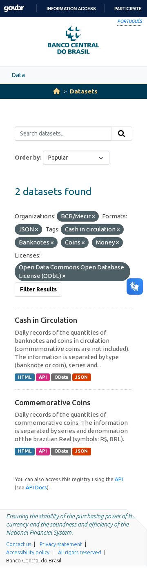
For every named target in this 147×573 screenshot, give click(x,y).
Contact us (18, 544)
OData (61, 377)
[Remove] (93, 216)
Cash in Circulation (46, 320)
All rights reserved (79, 552)
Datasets (84, 91)
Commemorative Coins (53, 402)
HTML (24, 377)
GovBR (14, 8)
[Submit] (121, 134)
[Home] (56, 91)
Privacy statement (61, 544)
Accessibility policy (27, 552)
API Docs (36, 487)
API (43, 377)
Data (18, 74)
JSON (81, 377)
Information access (71, 8)
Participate (128, 8)
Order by (27, 157)
